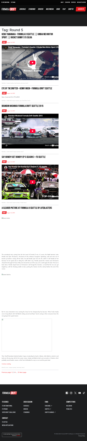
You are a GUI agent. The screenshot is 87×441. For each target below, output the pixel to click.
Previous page (6, 372)
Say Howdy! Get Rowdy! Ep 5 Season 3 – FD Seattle (23, 157)
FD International (7, 406)
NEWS (58, 9)
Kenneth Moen (24, 100)
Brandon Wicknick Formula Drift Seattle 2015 (22, 106)
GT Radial (21, 202)
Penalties (69, 409)
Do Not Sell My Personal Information (11, 435)
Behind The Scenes (5, 367)
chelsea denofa (9, 202)
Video (3, 83)
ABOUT (62, 2)
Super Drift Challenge (9, 412)
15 (18, 372)
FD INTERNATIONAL (5, 2)
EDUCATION (67, 2)
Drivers (25, 409)
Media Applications (7, 425)
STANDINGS (31, 9)
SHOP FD (70, 9)
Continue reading (6, 364)
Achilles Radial (9, 100)
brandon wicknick (10, 151)
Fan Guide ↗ (48, 406)
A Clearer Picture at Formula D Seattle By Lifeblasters (27, 208)
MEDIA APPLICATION (81, 2)
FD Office (5, 422)
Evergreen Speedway (10, 83)
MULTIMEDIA (50, 9)
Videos (5, 83)
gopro (21, 100)
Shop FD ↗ (48, 409)
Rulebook (69, 406)
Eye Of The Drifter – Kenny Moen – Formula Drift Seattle (27, 88)
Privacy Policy (81, 435)
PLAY (63, 9)
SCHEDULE (22, 9)
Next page (23, 372)
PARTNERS (73, 2)
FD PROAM (13, 2)
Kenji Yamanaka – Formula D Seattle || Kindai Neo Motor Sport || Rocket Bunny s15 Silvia (27, 36)
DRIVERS (40, 9)
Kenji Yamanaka (17, 83)
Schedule (26, 406)
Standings (26, 412)
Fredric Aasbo (19, 367)
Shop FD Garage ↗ (50, 412)
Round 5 (26, 83)
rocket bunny (22, 83)
